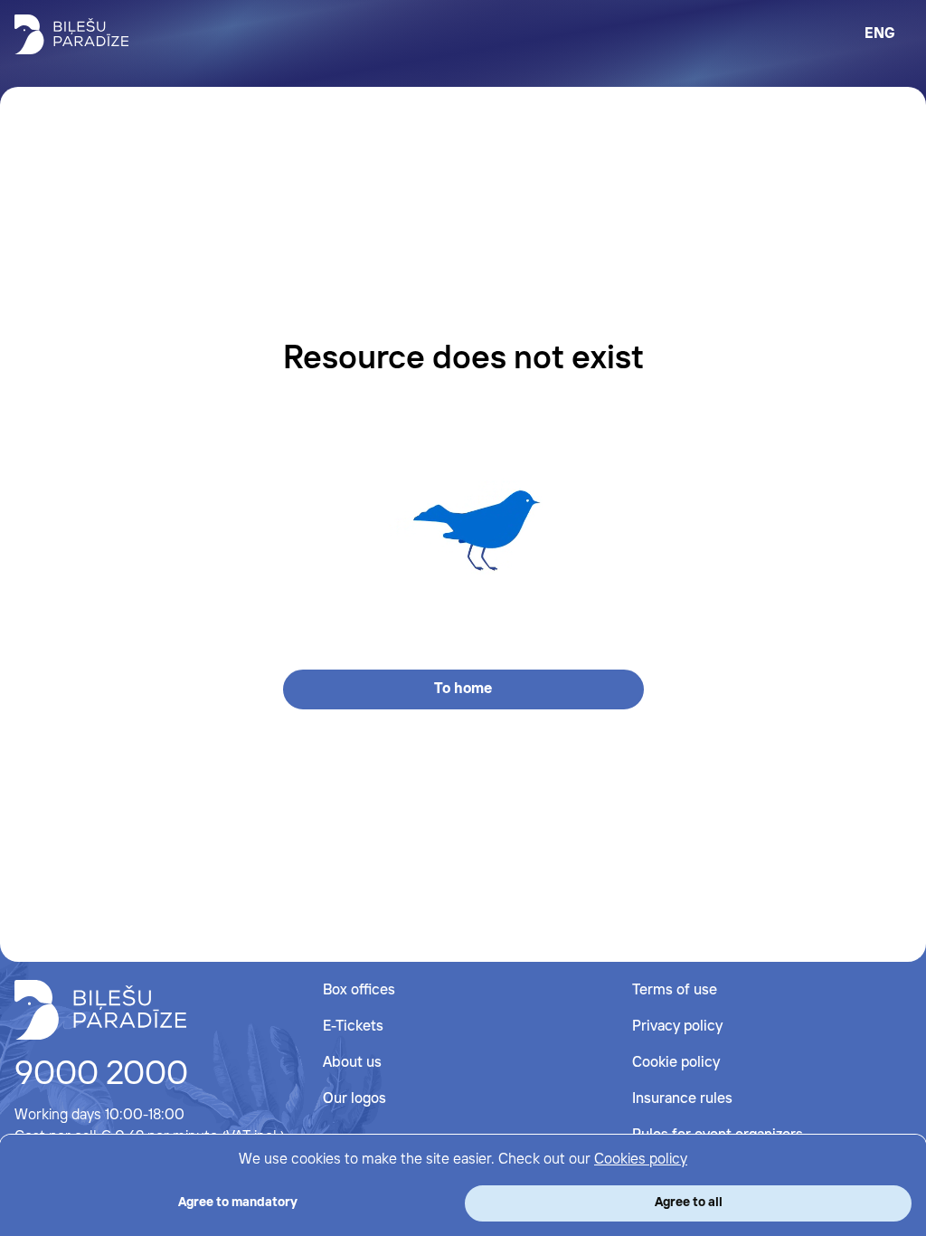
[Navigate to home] (100, 1010)
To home (463, 689)
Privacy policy (677, 1026)
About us (352, 1063)
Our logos (354, 1099)
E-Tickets (353, 1026)
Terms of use (674, 990)
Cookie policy (676, 1063)
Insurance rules (682, 1099)
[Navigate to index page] (71, 34)
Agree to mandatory (238, 1202)
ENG (880, 34)
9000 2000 (101, 1075)
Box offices (359, 990)
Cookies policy (640, 1159)
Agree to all (689, 1202)
